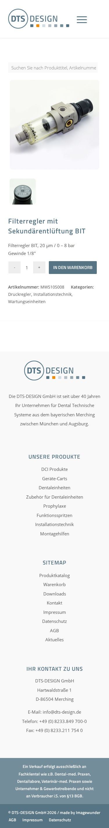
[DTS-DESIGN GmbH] (38, 19)
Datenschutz (54, 621)
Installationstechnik (52, 294)
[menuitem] (83, 26)
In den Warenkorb (72, 267)
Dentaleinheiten (54, 487)
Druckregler (19, 294)
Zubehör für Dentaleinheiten (54, 497)
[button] (10, 817)
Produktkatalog (54, 575)
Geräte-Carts (54, 478)
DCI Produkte (54, 469)
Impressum (54, 612)
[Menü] (81, 26)
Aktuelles (54, 639)
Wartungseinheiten (27, 301)
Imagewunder (88, 812)
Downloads (54, 594)
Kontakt (54, 603)
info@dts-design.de (62, 712)
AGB (54, 630)
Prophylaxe (54, 506)
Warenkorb (54, 584)
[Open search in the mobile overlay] (54, 70)
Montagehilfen (54, 534)
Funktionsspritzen (54, 515)
